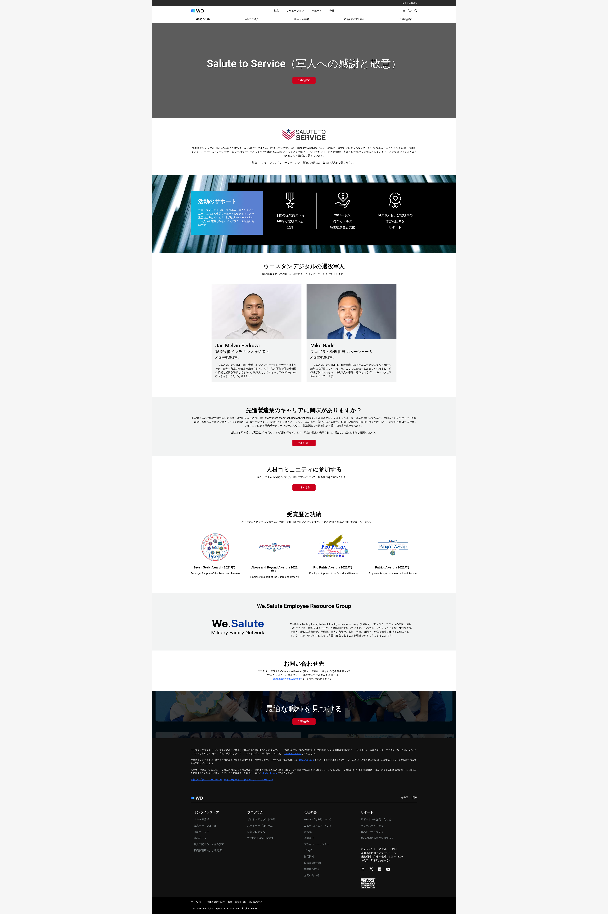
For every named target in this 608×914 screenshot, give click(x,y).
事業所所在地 (311, 869)
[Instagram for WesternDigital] (362, 869)
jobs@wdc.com (306, 760)
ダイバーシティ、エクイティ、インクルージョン (248, 779)
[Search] (416, 10)
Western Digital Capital (260, 838)
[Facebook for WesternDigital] (380, 869)
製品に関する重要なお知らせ (377, 838)
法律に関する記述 (216, 902)
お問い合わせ (311, 875)
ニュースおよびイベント (318, 825)
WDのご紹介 (252, 19)
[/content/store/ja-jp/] (197, 11)
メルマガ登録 (201, 819)
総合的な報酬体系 (354, 19)
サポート (317, 10)
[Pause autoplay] (452, 734)
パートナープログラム (260, 825)
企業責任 (309, 838)
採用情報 (309, 856)
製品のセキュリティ (372, 831)
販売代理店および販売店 (208, 850)
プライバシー (197, 902)
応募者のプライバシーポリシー (206, 779)
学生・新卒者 (301, 19)
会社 (331, 10)
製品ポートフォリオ (205, 825)
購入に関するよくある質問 (209, 844)
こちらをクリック (292, 753)
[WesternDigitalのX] (371, 869)
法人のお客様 (409, 3)
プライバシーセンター (316, 844)
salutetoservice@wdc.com (287, 678)
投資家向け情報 (313, 862)
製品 (276, 10)
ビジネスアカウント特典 (261, 819)
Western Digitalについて (317, 819)
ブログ (308, 850)
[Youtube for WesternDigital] (388, 869)
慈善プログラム (256, 831)
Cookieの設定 (255, 902)
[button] (403, 12)
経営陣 (308, 831)
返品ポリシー (201, 838)
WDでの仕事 (203, 19)
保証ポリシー (201, 831)
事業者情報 (240, 902)
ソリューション (295, 10)
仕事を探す (406, 19)
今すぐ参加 (304, 487)
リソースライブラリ (372, 825)
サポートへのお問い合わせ (376, 819)
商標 (230, 902)
